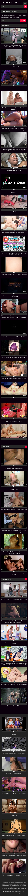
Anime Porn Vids (9, 2)
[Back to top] (23, 892)
